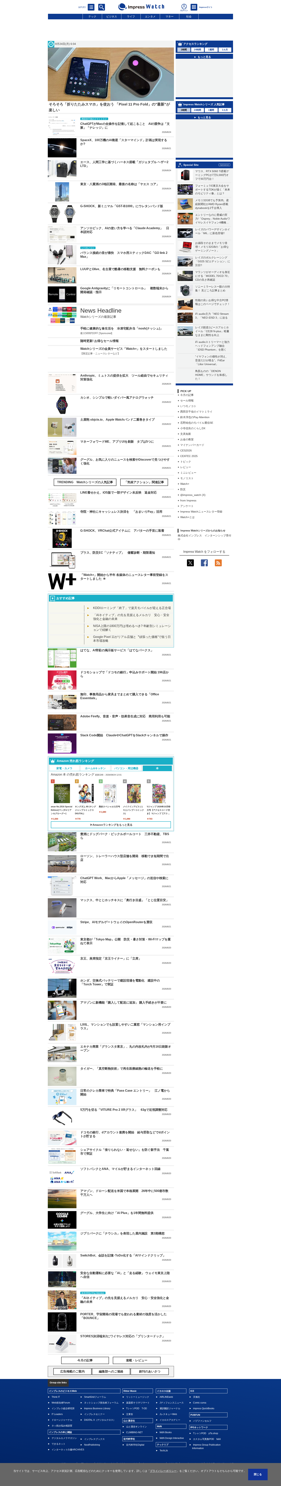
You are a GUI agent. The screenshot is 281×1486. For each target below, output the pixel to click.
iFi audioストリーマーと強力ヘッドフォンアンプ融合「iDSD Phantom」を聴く (212, 353)
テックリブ (162, 1433)
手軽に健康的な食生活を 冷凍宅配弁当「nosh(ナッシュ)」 (121, 328)
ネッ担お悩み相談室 (62, 1414)
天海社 (196, 1385)
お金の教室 (187, 446)
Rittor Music (130, 1379)
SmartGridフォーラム (95, 1385)
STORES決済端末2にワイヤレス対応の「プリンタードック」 (122, 1324)
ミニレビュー (188, 479)
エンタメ (150, 16)
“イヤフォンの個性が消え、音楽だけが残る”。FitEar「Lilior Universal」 (211, 367)
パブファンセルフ (202, 1409)
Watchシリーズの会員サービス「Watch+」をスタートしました (123, 348)
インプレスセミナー (94, 1402)
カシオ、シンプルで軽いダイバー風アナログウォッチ (117, 386)
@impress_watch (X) (192, 502)
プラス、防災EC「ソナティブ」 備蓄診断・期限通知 (117, 541)
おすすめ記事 (65, 586)
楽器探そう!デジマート (138, 1391)
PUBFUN (195, 1403)
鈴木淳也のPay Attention (195, 424)
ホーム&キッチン (95, 756)
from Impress (188, 507)
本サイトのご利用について (61, 1452)
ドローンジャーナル (62, 1408)
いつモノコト (188, 413)
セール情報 (187, 407)
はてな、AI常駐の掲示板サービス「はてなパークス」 (117, 638)
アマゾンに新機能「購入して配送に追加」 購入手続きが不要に (123, 991)
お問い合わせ (86, 1452)
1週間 (211, 49)
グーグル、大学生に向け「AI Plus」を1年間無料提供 (116, 1201)
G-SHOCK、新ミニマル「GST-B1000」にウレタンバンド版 (121, 206)
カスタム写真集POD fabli (207, 1427)
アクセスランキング (195, 43)
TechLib (164, 1439)
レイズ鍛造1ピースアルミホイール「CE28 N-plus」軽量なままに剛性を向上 (212, 338)
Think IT (56, 1385)
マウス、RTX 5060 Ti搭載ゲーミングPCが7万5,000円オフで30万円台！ (212, 182)
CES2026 (186, 457)
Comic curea (199, 1391)
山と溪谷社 (129, 1409)
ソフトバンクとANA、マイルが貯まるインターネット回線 (120, 1157)
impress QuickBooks (203, 1397)
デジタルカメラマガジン (64, 1426)
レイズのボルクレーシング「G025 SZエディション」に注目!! (212, 268)
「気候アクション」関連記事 (144, 470)
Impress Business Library (97, 1397)
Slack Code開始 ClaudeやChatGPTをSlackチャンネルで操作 (124, 723)
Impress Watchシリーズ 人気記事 (204, 111)
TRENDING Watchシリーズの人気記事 (85, 470)
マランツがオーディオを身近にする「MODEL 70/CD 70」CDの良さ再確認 (212, 283)
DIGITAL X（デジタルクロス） (99, 1408)
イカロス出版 (164, 1379)
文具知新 (185, 441)
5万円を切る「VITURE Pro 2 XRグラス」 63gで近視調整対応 (123, 1098)
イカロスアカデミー (170, 1408)
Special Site (191, 172)
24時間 (197, 49)
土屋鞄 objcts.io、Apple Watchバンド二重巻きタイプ (117, 408)
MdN (159, 1415)
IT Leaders (57, 1402)
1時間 (184, 49)
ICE (192, 1379)
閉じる (258, 1474)
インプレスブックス (94, 1427)
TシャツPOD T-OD (136, 1397)
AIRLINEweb (166, 1385)
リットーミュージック (137, 1385)
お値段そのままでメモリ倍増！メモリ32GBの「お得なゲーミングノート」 (212, 254)
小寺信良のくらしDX (192, 435)
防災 (183, 496)
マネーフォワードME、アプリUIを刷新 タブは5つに (117, 430)
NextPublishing (92, 1433)
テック (92, 16)
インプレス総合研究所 (63, 1397)
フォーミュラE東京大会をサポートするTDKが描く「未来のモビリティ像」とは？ (212, 196)
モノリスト (187, 485)
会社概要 (173, 1452)
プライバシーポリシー (152, 1452)
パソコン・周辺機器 (126, 756)
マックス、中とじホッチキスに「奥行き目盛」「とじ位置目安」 (124, 888)
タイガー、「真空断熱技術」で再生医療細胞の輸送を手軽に (121, 1057)
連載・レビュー (136, 1348)
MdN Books (166, 1421)
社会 (189, 16)
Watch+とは (187, 524)
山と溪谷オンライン (136, 1415)
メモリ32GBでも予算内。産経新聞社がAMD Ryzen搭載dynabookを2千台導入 (212, 211)
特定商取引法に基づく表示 (220, 1452)
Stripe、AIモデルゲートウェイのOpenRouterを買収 (116, 910)
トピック (185, 468)
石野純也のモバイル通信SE (196, 430)
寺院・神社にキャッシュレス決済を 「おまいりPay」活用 (121, 500)
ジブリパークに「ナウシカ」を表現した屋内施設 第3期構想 (122, 1222)
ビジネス (111, 16)
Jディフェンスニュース (172, 1391)
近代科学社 (129, 1427)
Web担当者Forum (61, 1391)
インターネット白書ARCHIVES (68, 1438)
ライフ (131, 16)
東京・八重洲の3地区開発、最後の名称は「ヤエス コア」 (119, 184)
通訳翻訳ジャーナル (170, 1397)
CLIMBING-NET (134, 1421)
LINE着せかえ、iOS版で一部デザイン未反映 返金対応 (118, 481)
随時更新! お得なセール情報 (99, 340)
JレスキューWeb (168, 1402)
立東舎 (129, 1402)
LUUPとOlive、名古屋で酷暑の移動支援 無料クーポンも (120, 269)
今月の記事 (187, 402)
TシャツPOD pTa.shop (205, 1422)
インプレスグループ (192, 1452)
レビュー (185, 474)
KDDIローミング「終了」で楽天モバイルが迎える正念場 (132, 596)
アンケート (187, 513)
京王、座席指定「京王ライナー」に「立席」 (110, 947)
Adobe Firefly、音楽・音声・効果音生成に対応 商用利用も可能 (125, 704)
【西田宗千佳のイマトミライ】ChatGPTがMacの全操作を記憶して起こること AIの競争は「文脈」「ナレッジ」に (207, 93)
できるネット (58, 1432)
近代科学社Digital (135, 1433)
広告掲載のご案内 (106, 1452)
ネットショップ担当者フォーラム (101, 1391)
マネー (170, 16)
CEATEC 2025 (189, 463)
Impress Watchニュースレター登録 (201, 518)
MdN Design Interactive (172, 1426)
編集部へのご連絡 (128, 1452)
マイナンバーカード (192, 452)
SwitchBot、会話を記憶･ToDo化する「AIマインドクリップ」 (123, 1244)
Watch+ (184, 491)
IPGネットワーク (199, 1416)
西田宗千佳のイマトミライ (196, 418)
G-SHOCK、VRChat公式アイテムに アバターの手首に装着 (122, 519)
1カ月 (225, 49)
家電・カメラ (64, 756)
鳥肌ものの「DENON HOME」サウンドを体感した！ (211, 382)
